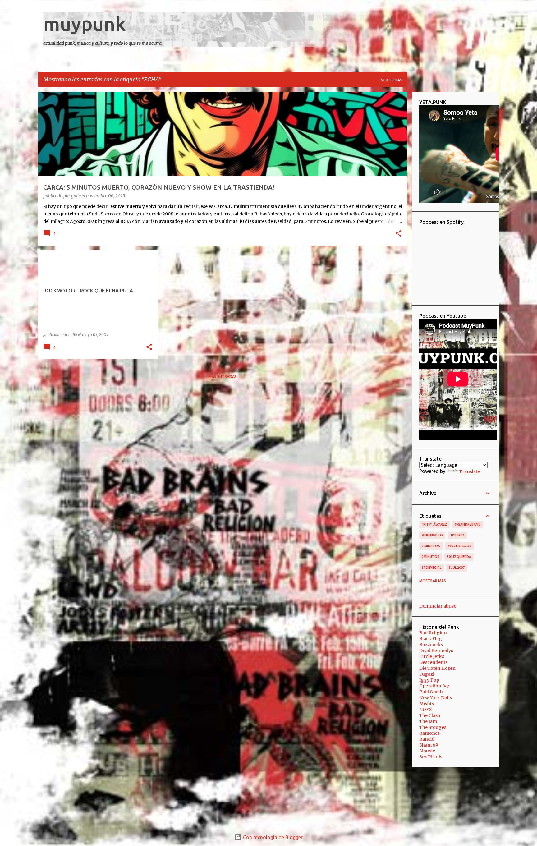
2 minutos (431, 546)
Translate (469, 471)
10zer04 (457, 535)
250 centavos (459, 546)
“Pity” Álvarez (434, 524)
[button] (398, 234)
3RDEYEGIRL (431, 567)
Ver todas (391, 80)
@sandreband (468, 524)
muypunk (84, 23)
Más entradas (223, 377)
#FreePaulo (432, 535)
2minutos (430, 557)
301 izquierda (459, 557)
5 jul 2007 (457, 567)
